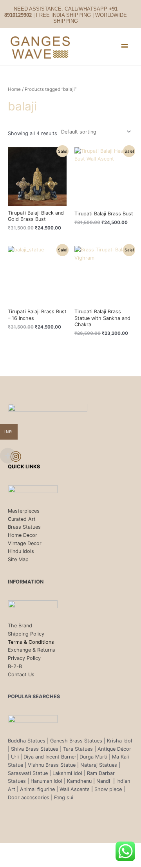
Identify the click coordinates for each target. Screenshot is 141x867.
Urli (15, 757)
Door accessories (28, 797)
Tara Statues (78, 749)
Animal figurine (38, 789)
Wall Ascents (75, 789)
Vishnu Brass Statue (52, 765)
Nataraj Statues (98, 765)
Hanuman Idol (46, 781)
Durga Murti (93, 757)
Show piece (108, 789)
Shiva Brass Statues (34, 749)
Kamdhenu (79, 781)
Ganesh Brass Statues (76, 741)
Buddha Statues (26, 741)
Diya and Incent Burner (50, 757)
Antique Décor (114, 749)
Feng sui (63, 797)
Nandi (104, 781)
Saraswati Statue (28, 773)
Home (14, 89)
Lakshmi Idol (68, 773)
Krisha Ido (119, 741)
